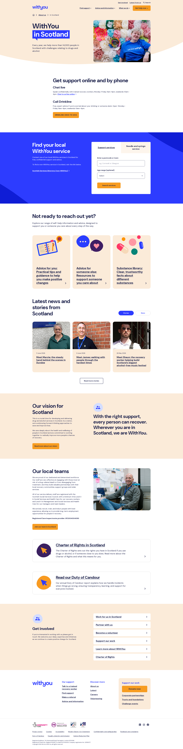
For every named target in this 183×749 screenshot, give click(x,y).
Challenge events (130, 703)
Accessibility (60, 732)
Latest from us (135, 3)
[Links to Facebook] (148, 724)
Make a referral (69, 697)
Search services (109, 185)
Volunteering (96, 698)
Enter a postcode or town (107, 158)
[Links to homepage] (33, 15)
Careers (94, 694)
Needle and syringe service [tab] (135, 147)
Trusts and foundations (133, 699)
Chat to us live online (66, 94)
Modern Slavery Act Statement (79, 732)
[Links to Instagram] (144, 724)
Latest (93, 690)
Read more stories (91, 381)
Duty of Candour (38, 736)
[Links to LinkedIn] (140, 724)
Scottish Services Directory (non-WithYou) (50, 171)
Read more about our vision (46, 446)
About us (42, 15)
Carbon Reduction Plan (81, 736)
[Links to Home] (40, 7)
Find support (68, 693)
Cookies (49, 732)
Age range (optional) (105, 170)
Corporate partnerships (133, 695)
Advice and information (73, 701)
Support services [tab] (106, 147)
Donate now (135, 689)
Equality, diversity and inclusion (59, 736)
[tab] (126, 313)
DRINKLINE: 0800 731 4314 (66, 115)
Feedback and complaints (129, 732)
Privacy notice (37, 732)
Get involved (123, 3)
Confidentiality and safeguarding (105, 732)
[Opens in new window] (41, 724)
